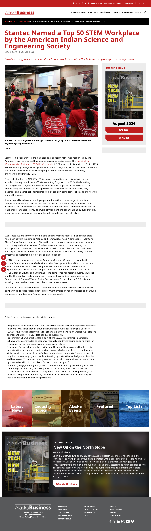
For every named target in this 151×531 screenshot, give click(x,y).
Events (115, 12)
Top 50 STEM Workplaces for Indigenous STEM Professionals (47, 163)
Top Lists (134, 406)
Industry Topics (43, 408)
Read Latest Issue (66, 483)
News (83, 12)
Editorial (129, 3)
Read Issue (124, 130)
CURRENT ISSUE (64, 519)
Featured (104, 406)
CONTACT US (115, 515)
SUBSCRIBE (62, 509)
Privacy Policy (24, 517)
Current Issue (96, 3)
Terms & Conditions (39, 517)
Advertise (117, 3)
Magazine (75, 12)
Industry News (91, 509)
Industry (92, 12)
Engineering (26, 52)
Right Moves (127, 12)
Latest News (17, 408)
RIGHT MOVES (116, 509)
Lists (137, 12)
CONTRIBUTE (63, 512)
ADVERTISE (62, 506)
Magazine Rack (65, 515)
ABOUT (113, 512)
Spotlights (105, 12)
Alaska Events (75, 408)
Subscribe (108, 3)
